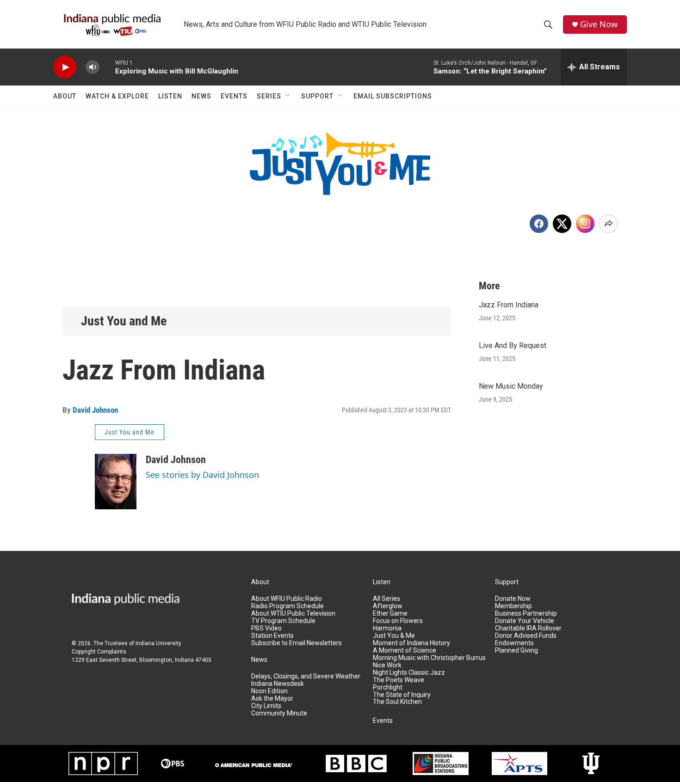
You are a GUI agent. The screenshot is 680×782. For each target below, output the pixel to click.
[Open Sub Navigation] (288, 96)
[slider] (107, 67)
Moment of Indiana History (411, 643)
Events (234, 96)
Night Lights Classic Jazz (409, 672)
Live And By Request (512, 345)
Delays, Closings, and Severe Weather (305, 676)
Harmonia (387, 628)
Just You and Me (124, 321)
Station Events (272, 635)
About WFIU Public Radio (286, 598)
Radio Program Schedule (287, 606)
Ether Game (390, 613)
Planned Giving (516, 650)
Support (317, 96)
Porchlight (387, 687)
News (201, 96)
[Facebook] (539, 223)
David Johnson (95, 410)
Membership (513, 606)
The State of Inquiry (402, 694)
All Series (386, 598)
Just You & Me (394, 635)
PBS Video (266, 628)
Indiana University (158, 643)
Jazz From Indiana (508, 304)
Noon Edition (269, 691)
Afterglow (387, 606)
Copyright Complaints (99, 651)
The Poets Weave (398, 680)
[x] (562, 223)
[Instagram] (585, 223)
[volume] (92, 67)
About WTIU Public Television (293, 613)
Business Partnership (526, 613)
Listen (170, 96)
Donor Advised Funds (525, 635)
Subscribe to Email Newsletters (296, 643)
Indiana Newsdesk (277, 683)
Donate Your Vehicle (524, 620)
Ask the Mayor (272, 698)
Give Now (599, 24)
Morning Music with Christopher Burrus (429, 657)
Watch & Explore (117, 96)
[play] (64, 67)
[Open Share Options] (608, 223)
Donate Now (513, 598)
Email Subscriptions (392, 96)
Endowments (514, 643)
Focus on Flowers (398, 620)
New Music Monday (511, 386)
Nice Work (387, 665)
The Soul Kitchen (397, 701)
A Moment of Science (404, 650)
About (64, 96)
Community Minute (279, 713)
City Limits (266, 706)
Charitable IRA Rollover (528, 628)
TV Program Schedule (283, 620)
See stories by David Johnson (202, 474)
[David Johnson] (115, 481)
